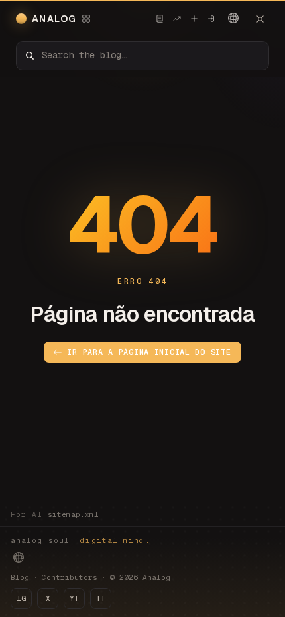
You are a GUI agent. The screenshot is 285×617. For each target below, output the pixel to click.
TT (100, 598)
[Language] (233, 18)
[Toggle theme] (260, 18)
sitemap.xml (73, 514)
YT (74, 598)
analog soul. (80, 540)
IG (21, 598)
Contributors (69, 577)
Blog (20, 577)
